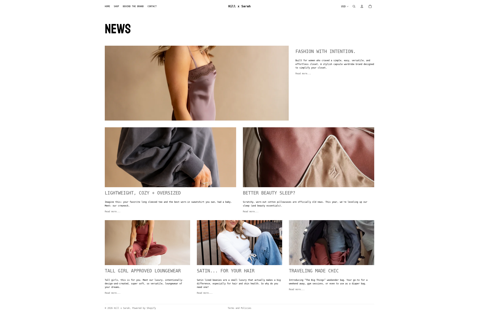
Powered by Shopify (144, 308)
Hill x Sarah (122, 308)
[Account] (362, 6)
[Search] (354, 6)
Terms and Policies (239, 308)
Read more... (303, 73)
